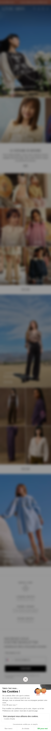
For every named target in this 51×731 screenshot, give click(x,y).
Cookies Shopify (9, 719)
